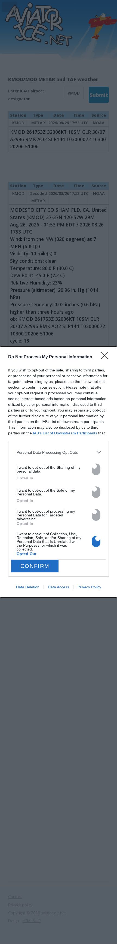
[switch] (96, 469)
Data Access (58, 587)
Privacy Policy (89, 587)
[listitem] (58, 452)
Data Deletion (27, 587)
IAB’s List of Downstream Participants (65, 433)
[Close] (106, 357)
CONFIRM (35, 566)
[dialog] (58, 472)
